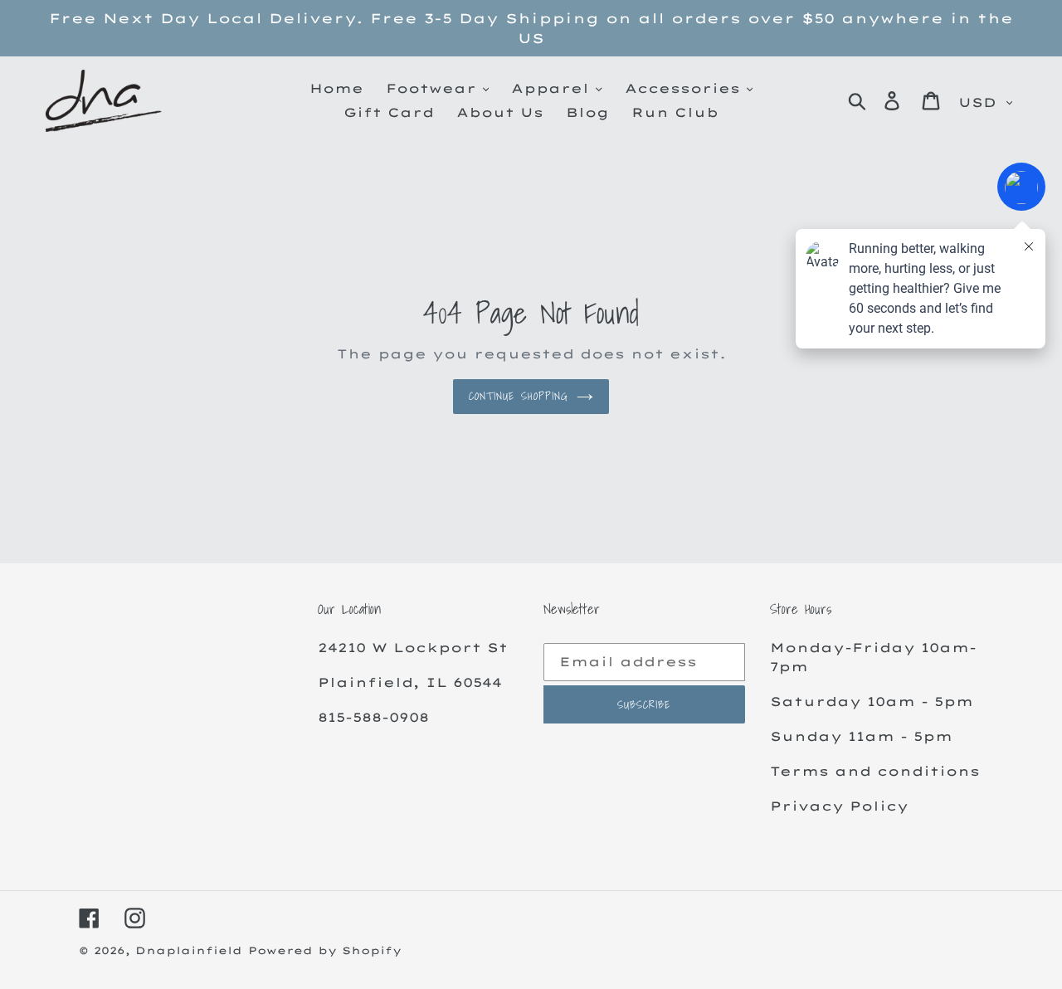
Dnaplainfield (188, 950)
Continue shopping (518, 396)
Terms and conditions (875, 771)
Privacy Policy (839, 806)
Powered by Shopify (325, 950)
